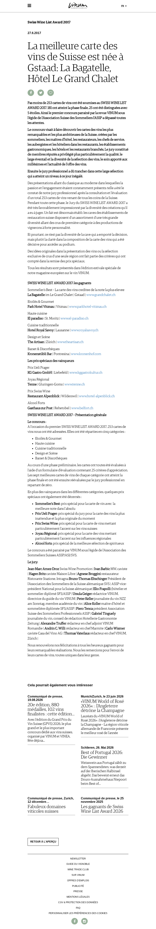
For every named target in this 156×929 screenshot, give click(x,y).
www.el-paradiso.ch (74, 318)
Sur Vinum (78, 875)
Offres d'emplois (78, 880)
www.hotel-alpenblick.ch (97, 396)
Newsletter (78, 858)
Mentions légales (78, 897)
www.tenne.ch (74, 384)
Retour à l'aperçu (43, 841)
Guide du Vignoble (78, 864)
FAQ (78, 908)
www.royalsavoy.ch (84, 330)
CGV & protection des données (78, 902)
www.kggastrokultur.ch (85, 372)
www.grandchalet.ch (100, 295)
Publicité (78, 886)
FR (123, 6)
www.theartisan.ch (70, 342)
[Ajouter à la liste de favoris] (50, 93)
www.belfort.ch (82, 408)
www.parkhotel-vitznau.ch (88, 306)
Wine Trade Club (78, 869)
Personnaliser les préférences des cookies (78, 913)
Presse (78, 891)
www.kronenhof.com (86, 354)
